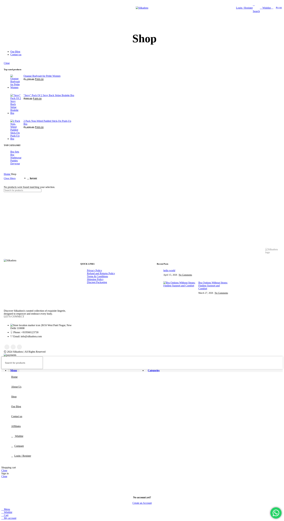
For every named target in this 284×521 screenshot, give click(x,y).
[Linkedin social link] (13, 347)
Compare (19, 446)
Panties (14, 160)
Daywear (15, 163)
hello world (169, 270)
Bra (12, 154)
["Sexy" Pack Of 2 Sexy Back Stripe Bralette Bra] (15, 104)
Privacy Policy (94, 270)
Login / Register (22, 455)
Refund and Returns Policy (101, 273)
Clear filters (10, 178)
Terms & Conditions (97, 276)
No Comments (185, 274)
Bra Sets (14, 151)
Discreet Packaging (97, 282)
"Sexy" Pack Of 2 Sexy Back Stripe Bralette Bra (49, 95)
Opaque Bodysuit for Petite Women (42, 75)
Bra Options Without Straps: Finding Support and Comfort (213, 285)
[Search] (215, 190)
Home (7, 174)
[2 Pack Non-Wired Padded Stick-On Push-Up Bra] (15, 130)
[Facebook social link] (6, 347)
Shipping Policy (95, 279)
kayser (33, 178)
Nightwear (15, 157)
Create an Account (142, 503)
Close (7, 63)
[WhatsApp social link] (19, 347)
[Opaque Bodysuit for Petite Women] (15, 81)
